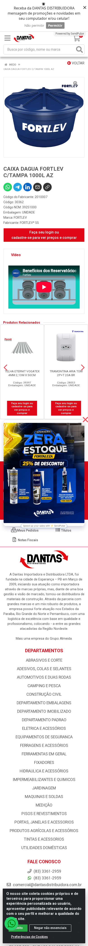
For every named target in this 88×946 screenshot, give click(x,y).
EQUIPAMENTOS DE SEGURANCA (44, 737)
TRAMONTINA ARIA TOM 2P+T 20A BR (66, 373)
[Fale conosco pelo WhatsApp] (11, 923)
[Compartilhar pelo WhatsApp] (7, 187)
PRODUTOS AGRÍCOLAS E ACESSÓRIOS (44, 830)
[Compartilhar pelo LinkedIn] (27, 187)
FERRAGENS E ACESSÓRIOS (44, 745)
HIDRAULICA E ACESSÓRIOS (44, 771)
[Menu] (7, 38)
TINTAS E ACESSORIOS (44, 839)
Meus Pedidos (27, 530)
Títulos (65, 530)
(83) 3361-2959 (47, 878)
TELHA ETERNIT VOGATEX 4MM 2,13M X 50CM (22, 373)
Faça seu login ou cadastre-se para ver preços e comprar (44, 235)
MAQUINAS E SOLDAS (44, 796)
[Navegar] (5, 368)
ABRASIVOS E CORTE (44, 660)
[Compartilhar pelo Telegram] (17, 187)
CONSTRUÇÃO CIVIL (44, 694)
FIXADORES (44, 762)
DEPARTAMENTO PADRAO (44, 720)
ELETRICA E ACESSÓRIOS (44, 728)
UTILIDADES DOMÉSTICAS (44, 848)
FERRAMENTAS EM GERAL (44, 754)
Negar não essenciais (50, 928)
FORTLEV (20, 217)
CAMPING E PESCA (44, 686)
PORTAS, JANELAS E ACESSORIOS (44, 822)
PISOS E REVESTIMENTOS (44, 813)
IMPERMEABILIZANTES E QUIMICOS (44, 779)
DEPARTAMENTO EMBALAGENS (44, 703)
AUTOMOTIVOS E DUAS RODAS (44, 677)
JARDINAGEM (44, 788)
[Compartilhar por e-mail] (37, 187)
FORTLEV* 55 (29, 223)
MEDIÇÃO (44, 805)
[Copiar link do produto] (47, 187)
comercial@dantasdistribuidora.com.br (47, 885)
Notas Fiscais (27, 540)
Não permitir (34, 25)
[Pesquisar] (79, 49)
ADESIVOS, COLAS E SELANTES (44, 669)
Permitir (55, 25)
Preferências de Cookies (29, 937)
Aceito (18, 928)
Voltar (77, 63)
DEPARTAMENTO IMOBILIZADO (44, 711)
